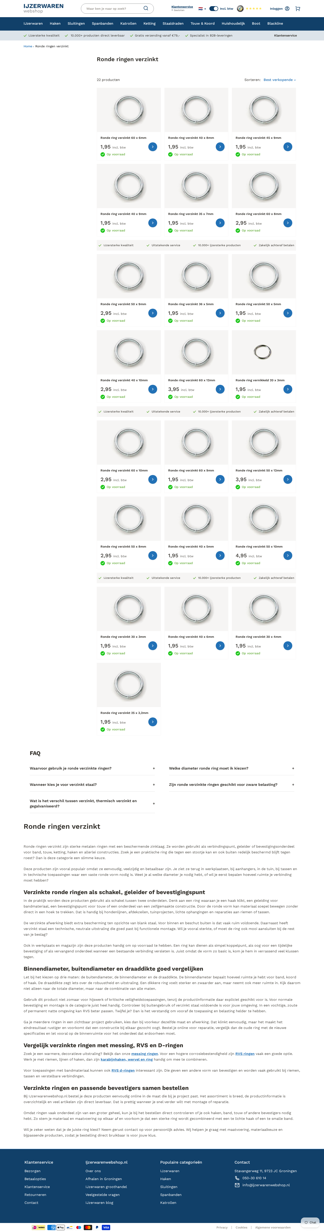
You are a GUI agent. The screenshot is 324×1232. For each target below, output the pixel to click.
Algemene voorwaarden (273, 1227)
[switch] (213, 8)
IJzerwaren (169, 1171)
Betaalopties (35, 1179)
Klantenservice (182, 6)
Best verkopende (279, 80)
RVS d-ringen (123, 1070)
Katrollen (168, 1203)
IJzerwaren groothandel (106, 1187)
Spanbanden (171, 1195)
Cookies (241, 1227)
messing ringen (144, 1054)
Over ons (93, 1171)
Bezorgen (32, 1171)
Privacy (222, 1227)
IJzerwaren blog (99, 1203)
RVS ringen (245, 1054)
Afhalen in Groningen (104, 1179)
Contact (31, 1203)
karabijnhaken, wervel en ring (127, 1059)
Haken (165, 1179)
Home (28, 46)
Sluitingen (168, 1187)
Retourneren (35, 1195)
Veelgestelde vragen (103, 1195)
